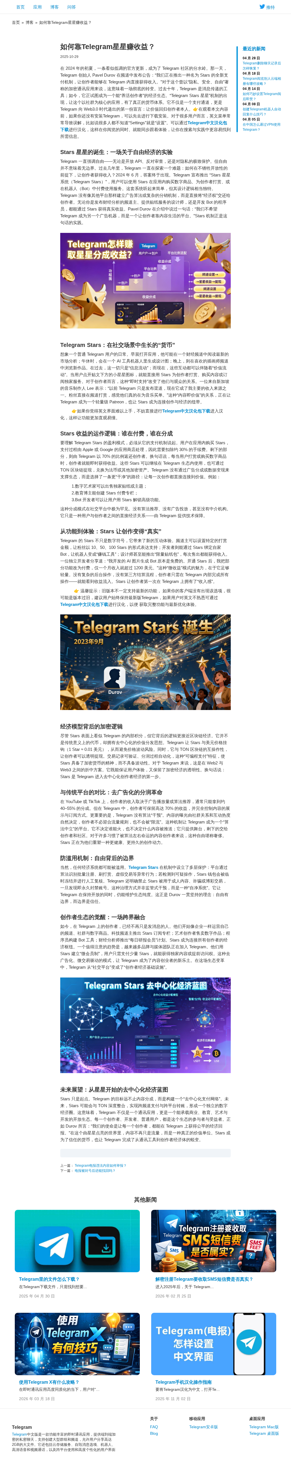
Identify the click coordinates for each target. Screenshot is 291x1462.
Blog (154, 1433)
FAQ (154, 1427)
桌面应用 (257, 1418)
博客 (54, 7)
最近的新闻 (254, 48)
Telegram (19, 1434)
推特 (270, 7)
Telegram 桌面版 (264, 1433)
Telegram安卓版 (203, 1427)
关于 (154, 1418)
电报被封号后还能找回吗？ (95, 1171)
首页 (20, 7)
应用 (37, 7)
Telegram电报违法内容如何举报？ (100, 1166)
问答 (71, 7)
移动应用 (197, 1418)
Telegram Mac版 (264, 1427)
